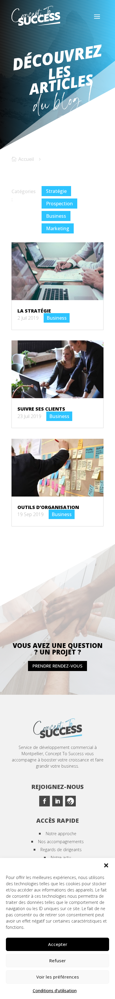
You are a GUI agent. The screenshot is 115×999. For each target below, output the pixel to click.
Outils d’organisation (48, 507)
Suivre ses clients (41, 409)
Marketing (57, 228)
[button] (106, 865)
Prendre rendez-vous (57, 666)
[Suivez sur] (70, 801)
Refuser (57, 960)
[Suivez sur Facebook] (44, 801)
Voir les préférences (57, 977)
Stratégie (56, 191)
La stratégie (34, 311)
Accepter (57, 944)
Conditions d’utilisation (55, 990)
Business (56, 216)
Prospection (59, 203)
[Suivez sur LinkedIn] (57, 801)
